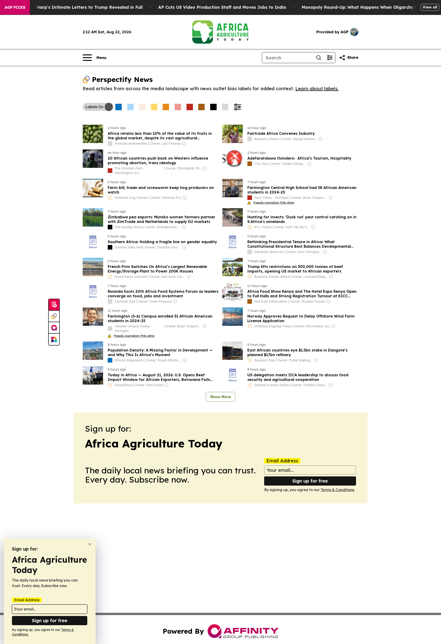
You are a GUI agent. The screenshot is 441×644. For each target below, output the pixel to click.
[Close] (90, 544)
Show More (220, 396)
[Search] (318, 57)
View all (430, 7)
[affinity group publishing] (54, 328)
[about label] (110, 143)
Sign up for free (310, 481)
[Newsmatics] (54, 339)
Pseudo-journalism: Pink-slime (274, 202)
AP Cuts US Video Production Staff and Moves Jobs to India (222, 7)
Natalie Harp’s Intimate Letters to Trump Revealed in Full (81, 7)
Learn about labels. (317, 88)
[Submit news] (54, 305)
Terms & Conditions (337, 489)
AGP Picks (15, 7)
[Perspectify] (54, 316)
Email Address (282, 461)
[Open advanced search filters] (329, 57)
